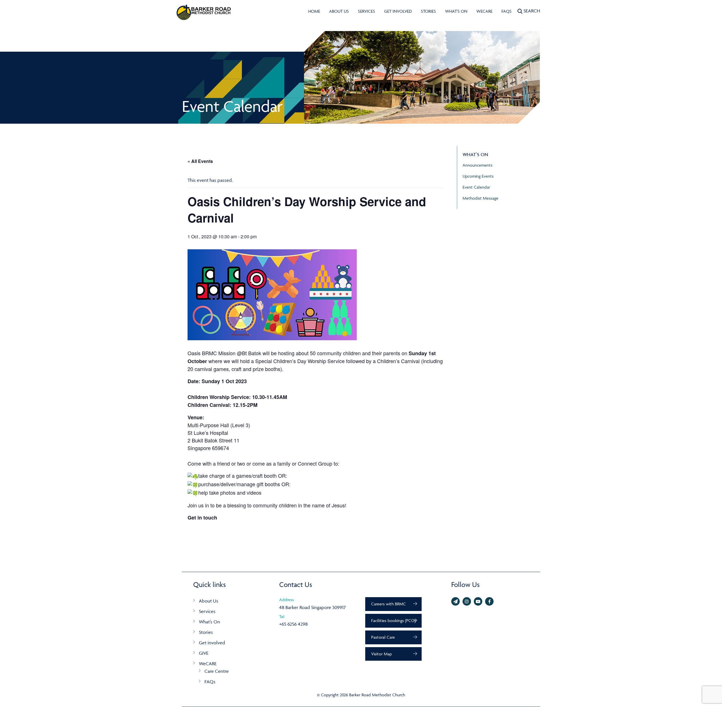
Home (314, 11)
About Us (339, 11)
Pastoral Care (383, 637)
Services (366, 11)
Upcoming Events (478, 176)
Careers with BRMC (388, 603)
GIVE (203, 653)
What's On (456, 11)
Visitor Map (381, 653)
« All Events (200, 161)
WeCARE (484, 11)
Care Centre (216, 671)
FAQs (506, 11)
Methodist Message (480, 198)
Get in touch (202, 517)
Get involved (398, 11)
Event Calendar (476, 187)
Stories (428, 11)
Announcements (477, 165)
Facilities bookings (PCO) (393, 620)
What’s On (209, 622)
